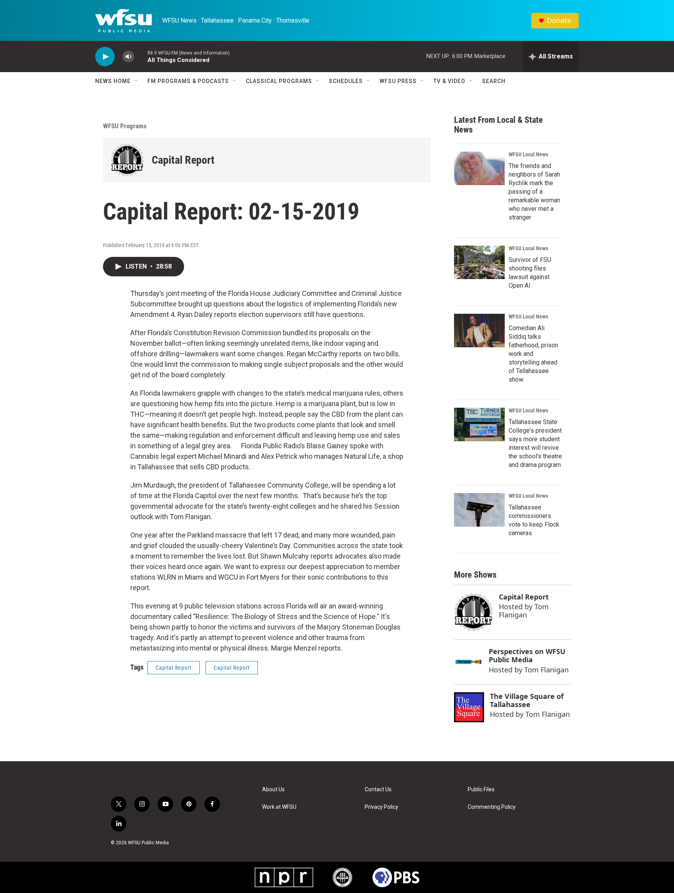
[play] (105, 56)
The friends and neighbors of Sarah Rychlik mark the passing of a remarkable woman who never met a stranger (534, 191)
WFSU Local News (528, 154)
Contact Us (378, 789)
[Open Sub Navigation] (136, 81)
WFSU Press (398, 81)
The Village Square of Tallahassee (527, 700)
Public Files (481, 789)
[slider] (141, 56)
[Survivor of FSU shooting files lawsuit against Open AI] (479, 262)
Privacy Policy (381, 807)
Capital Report (183, 160)
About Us (273, 789)
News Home (113, 81)
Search (494, 81)
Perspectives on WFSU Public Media (527, 655)
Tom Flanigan (524, 610)
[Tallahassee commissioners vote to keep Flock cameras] (479, 510)
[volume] (128, 56)
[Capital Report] (127, 160)
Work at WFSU (279, 807)
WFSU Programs (125, 126)
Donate (559, 20)
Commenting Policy (492, 807)
